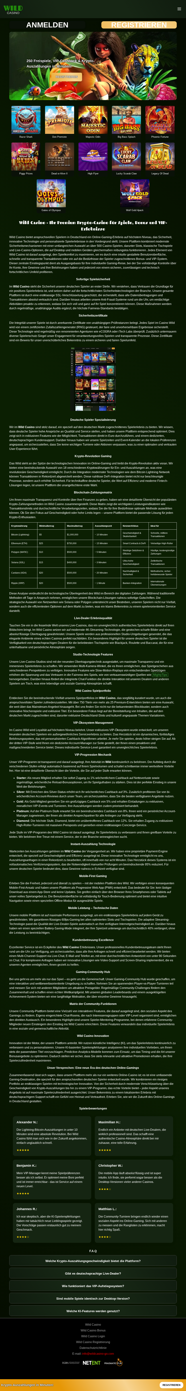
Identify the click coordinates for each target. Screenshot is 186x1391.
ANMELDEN (47, 25)
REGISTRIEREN (139, 25)
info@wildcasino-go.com (98, 1353)
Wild (13, 8)
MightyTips (160, 674)
